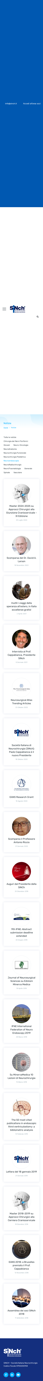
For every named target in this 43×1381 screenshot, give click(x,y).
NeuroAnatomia (10, 449)
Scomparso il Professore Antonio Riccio (21, 840)
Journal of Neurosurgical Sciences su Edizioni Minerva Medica (21, 981)
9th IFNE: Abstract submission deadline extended (21, 932)
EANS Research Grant (22, 797)
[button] (37, 317)
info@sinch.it (11, 103)
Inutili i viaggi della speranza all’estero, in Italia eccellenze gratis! (22, 606)
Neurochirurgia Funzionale (15, 453)
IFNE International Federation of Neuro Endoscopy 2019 (21, 1029)
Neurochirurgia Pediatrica (15, 457)
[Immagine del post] (21, 493)
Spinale (7, 472)
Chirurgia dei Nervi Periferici (16, 441)
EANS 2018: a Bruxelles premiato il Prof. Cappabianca (21, 1265)
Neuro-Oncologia (20, 445)
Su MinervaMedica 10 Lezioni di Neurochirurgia (21, 1076)
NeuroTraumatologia (12, 468)
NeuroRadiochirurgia (12, 464)
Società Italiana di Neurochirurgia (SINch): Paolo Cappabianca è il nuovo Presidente (22, 750)
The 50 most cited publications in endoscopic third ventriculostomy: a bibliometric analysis (21, 1124)
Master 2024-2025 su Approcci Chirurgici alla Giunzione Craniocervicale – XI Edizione (21, 510)
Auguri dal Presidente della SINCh (21, 886)
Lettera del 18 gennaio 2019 (21, 1171)
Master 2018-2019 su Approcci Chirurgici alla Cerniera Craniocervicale (21, 1217)
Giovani (7, 445)
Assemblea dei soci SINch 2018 (22, 1312)
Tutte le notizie (10, 437)
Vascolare (17, 472)
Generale (28, 468)
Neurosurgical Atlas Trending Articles (21, 702)
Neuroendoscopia (11, 461)
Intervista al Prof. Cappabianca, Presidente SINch (21, 655)
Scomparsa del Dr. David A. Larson (21, 559)
